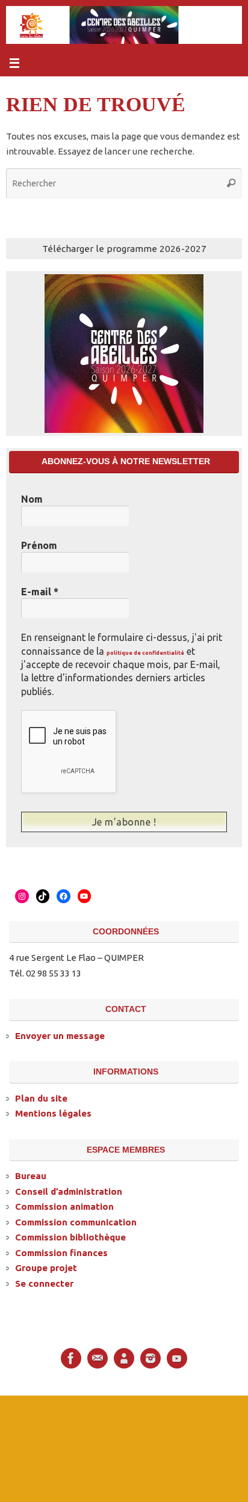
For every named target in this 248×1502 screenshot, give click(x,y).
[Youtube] (177, 1357)
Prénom (39, 545)
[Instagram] (150, 1357)
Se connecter (44, 1282)
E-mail (39, 591)
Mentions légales (53, 1112)
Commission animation (64, 1205)
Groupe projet (46, 1266)
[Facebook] (71, 1357)
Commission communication (76, 1220)
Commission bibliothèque (70, 1236)
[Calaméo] (124, 1357)
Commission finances (61, 1251)
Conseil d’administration (68, 1190)
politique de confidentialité (145, 653)
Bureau (30, 1174)
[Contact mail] (97, 1357)
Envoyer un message (60, 1034)
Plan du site (41, 1096)
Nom (32, 499)
